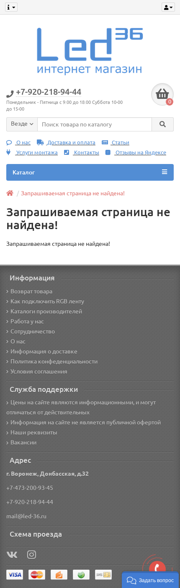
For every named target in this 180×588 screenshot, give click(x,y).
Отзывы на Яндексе (140, 152)
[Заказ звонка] (157, 569)
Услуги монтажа (36, 152)
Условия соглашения (38, 371)
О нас (23, 142)
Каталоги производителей (46, 311)
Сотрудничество (32, 331)
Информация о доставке (43, 351)
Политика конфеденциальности (54, 361)
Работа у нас (27, 321)
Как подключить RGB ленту (47, 301)
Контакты (86, 152)
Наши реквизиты (33, 432)
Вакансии (23, 442)
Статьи (120, 142)
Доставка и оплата (70, 142)
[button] (150, 579)
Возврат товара (31, 291)
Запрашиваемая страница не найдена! (73, 193)
